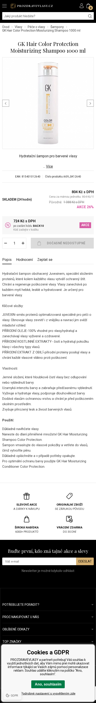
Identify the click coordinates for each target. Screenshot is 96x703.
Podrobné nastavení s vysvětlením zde (48, 693)
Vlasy (18, 27)
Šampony (57, 27)
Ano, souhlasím (48, 684)
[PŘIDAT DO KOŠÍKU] (62, 243)
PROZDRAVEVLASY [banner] (31, 6)
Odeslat (85, 561)
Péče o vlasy (36, 27)
